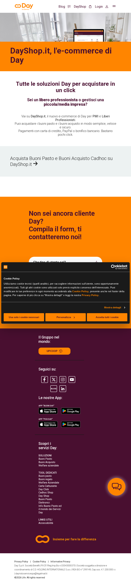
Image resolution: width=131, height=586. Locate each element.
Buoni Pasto (45, 458)
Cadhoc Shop (46, 492)
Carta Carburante (48, 485)
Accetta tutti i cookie (107, 317)
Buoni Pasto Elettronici (45, 501)
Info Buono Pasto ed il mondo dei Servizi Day (50, 509)
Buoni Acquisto (47, 462)
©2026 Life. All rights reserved (29, 577)
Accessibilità (46, 523)
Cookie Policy (80, 291)
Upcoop (52, 351)
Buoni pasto (45, 475)
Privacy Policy (90, 295)
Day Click (44, 489)
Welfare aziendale (49, 465)
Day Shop (44, 495)
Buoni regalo (45, 479)
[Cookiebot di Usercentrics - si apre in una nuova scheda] (113, 267)
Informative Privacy (60, 561)
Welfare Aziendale (49, 482)
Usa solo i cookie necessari (24, 317)
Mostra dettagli (112, 307)
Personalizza (64, 317)
